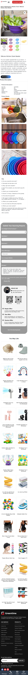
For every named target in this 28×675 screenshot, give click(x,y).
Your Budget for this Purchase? (8, 228)
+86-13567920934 (17, 292)
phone (10, 673)
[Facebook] (2, 669)
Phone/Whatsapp (5, 250)
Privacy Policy (8, 666)
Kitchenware (8, 6)
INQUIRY (24, 673)
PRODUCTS (18, 622)
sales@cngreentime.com (18, 290)
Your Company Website (7, 258)
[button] (8, 2)
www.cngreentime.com (15, 665)
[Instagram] (8, 669)
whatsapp (4, 673)
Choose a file (7, 281)
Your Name (4, 236)
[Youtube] (5, 669)
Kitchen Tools (15, 6)
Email (17, 673)
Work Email (4, 243)
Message (3, 265)
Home (2, 6)
